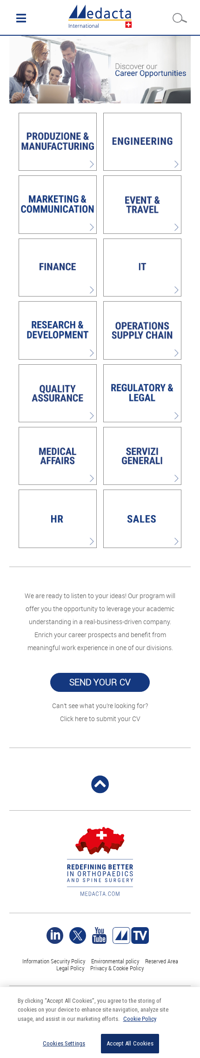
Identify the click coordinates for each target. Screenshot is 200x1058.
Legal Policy (70, 968)
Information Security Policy (53, 961)
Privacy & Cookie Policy (117, 968)
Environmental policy (115, 961)
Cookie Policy (139, 1018)
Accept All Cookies (130, 1043)
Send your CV (100, 682)
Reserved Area (161, 961)
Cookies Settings (64, 1043)
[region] (100, 1022)
